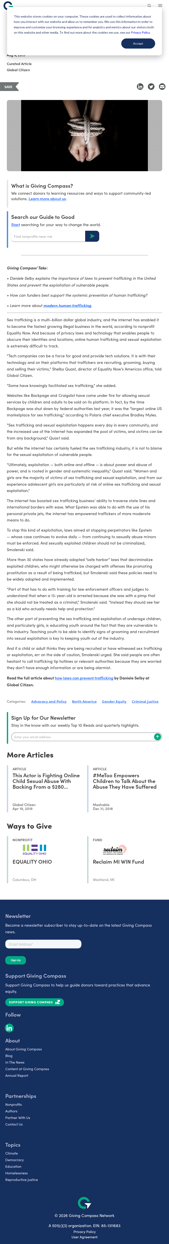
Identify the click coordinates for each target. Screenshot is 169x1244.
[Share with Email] (162, 86)
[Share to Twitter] (151, 86)
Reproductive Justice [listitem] (21, 1179)
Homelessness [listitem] (16, 1173)
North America (84, 701)
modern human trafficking (67, 305)
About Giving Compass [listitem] (23, 1049)
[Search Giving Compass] (149, 6)
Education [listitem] (13, 1166)
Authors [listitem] (11, 1111)
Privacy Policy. (140, 32)
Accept (138, 43)
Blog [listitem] (9, 1055)
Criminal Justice (145, 701)
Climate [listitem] (11, 1153)
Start (15, 224)
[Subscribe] (157, 736)
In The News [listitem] (14, 1062)
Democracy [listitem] (14, 1159)
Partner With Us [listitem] (17, 1117)
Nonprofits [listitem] (13, 1104)
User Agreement (84, 1237)
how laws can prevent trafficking (84, 678)
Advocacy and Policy (49, 701)
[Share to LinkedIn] (140, 86)
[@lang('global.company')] (8, 5)
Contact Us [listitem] (14, 1124)
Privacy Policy (84, 1231)
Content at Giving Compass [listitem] (27, 1068)
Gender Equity (114, 701)
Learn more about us (47, 198)
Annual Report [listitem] (16, 1075)
